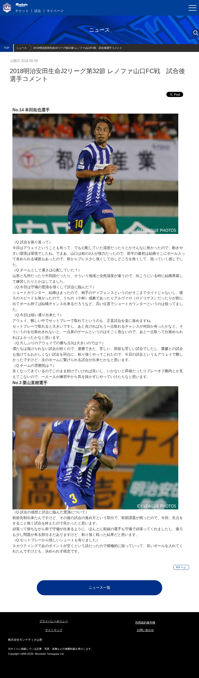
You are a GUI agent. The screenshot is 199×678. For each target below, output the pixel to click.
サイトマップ (53, 630)
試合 (37, 11)
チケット (22, 11)
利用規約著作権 (145, 622)
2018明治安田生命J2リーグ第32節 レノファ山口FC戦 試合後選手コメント (77, 47)
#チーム (181, 567)
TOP (6, 47)
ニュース (21, 47)
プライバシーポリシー (53, 621)
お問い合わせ (145, 630)
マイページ (55, 11)
